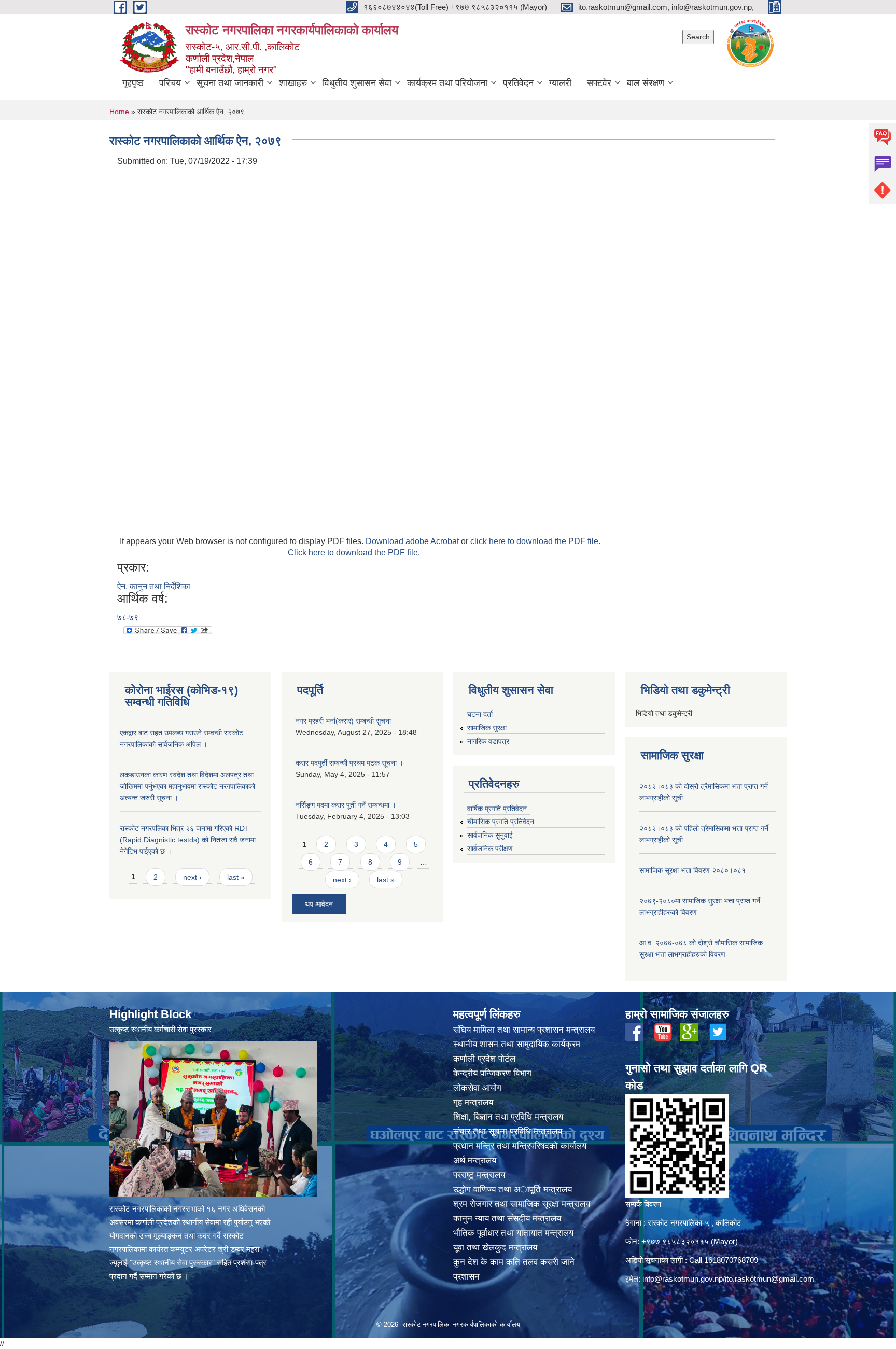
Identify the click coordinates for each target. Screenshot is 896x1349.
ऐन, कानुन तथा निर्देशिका (153, 586)
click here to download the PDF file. (535, 541)
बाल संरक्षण (645, 83)
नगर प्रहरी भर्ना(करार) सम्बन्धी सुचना (343, 721)
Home (119, 111)
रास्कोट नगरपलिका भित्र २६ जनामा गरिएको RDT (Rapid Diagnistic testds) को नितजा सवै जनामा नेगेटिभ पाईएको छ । (188, 839)
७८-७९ (127, 617)
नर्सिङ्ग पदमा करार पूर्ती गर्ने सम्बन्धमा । (346, 805)
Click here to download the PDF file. (354, 552)
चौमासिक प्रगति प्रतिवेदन (500, 821)
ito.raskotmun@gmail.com (769, 1278)
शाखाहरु (293, 83)
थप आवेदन (319, 904)
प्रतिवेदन (518, 83)
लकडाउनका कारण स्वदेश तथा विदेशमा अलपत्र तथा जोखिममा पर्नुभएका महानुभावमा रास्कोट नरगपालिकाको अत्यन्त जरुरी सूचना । (187, 786)
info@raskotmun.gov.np (682, 1278)
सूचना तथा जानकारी (230, 83)
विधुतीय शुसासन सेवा (357, 83)
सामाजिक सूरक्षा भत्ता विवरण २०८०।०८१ (692, 870)
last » (236, 877)
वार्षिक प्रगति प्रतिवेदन (497, 808)
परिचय (170, 83)
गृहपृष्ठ (133, 83)
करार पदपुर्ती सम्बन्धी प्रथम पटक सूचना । (349, 763)
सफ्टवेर (599, 83)
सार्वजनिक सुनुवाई (490, 835)
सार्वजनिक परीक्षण (490, 848)
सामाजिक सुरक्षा (487, 728)
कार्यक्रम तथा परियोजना (447, 83)
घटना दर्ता (480, 714)
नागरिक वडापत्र (488, 741)
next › (192, 877)
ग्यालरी (560, 83)
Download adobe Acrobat (413, 541)
